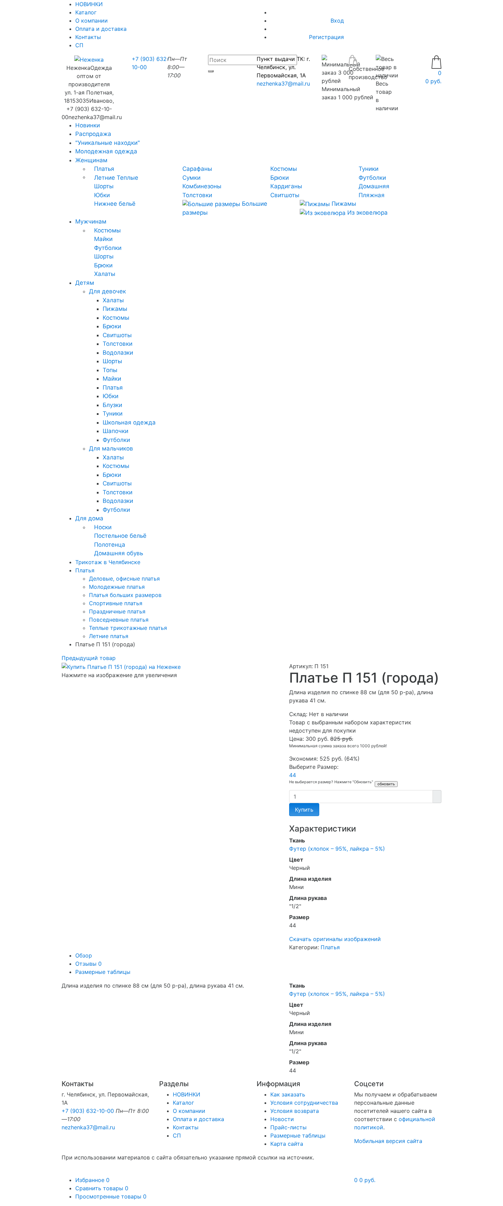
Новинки (87, 125)
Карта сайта (286, 1143)
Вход (337, 20)
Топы (110, 370)
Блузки (112, 405)
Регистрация (326, 37)
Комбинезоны (201, 186)
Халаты (104, 273)
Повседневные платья (119, 619)
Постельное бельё (120, 535)
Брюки (279, 177)
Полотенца (109, 544)
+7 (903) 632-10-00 (88, 1110)
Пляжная (372, 195)
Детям (84, 282)
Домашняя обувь (118, 553)
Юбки (102, 195)
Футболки (372, 177)
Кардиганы (286, 186)
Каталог (85, 12)
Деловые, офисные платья (124, 578)
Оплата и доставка (101, 28)
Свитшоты (284, 195)
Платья (104, 168)
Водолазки (118, 352)
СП (79, 45)
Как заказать (287, 1094)
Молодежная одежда (106, 151)
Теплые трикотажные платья (128, 627)
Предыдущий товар (89, 658)
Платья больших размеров (125, 595)
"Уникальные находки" (107, 142)
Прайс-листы (288, 1127)
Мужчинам (90, 221)
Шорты (104, 186)
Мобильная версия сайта (388, 1141)
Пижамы (343, 203)
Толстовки (197, 195)
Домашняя (374, 186)
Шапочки (115, 431)
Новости (282, 1119)
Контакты (88, 37)
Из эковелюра (367, 212)
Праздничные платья (117, 611)
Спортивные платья (115, 603)
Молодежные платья (117, 586)
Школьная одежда (129, 422)
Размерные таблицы (102, 971)
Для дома (89, 518)
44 (292, 775)
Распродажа (93, 133)
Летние (104, 177)
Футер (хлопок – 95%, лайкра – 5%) (337, 848)
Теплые (127, 177)
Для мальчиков (111, 448)
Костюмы (283, 168)
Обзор (83, 955)
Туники (368, 168)
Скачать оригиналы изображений (335, 939)
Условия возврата (294, 1110)
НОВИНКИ (186, 1094)
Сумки (191, 177)
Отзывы (88, 963)
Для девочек (107, 291)
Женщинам (91, 160)
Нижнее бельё (115, 203)
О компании (91, 20)
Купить (304, 809)
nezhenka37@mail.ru (283, 83)
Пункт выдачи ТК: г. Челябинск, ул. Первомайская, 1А (283, 67)
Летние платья (108, 636)
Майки (103, 239)
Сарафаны (197, 168)
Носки (103, 527)
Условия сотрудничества (304, 1102)
